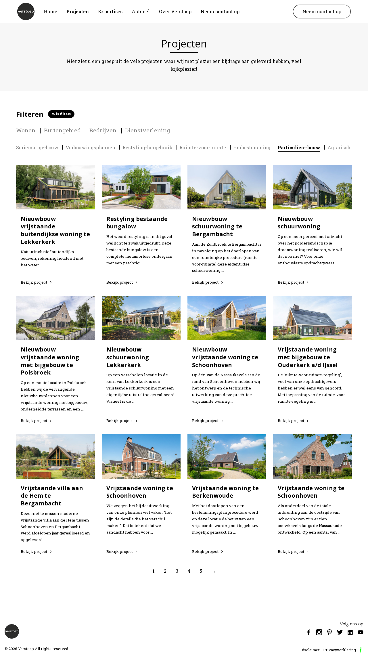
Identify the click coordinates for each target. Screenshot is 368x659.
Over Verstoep (175, 11)
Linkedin (350, 632)
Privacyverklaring (339, 649)
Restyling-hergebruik (147, 147)
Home (50, 11)
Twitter (340, 632)
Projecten (77, 11)
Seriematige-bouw (37, 147)
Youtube (360, 632)
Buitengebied (62, 130)
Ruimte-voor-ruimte (202, 147)
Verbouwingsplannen (90, 147)
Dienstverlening (147, 130)
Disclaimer (310, 649)
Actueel (141, 11)
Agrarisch (338, 147)
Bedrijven (102, 130)
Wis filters (61, 114)
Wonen (25, 130)
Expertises (110, 11)
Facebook (309, 632)
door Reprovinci (360, 650)
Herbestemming (252, 147)
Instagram (319, 632)
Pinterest (329, 632)
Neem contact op (220, 11)
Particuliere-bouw (299, 147)
